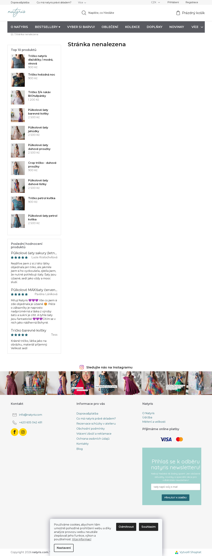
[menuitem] (19, 27)
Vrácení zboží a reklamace (93, 433)
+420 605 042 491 (30, 422)
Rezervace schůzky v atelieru (96, 423)
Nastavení (64, 547)
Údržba (147, 417)
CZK (154, 2)
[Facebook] (14, 432)
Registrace (192, 2)
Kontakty (82, 443)
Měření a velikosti (153, 421)
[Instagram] (23, 432)
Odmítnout (126, 526)
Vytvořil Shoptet (190, 552)
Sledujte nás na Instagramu (109, 367)
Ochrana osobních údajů (93, 438)
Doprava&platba (20, 2)
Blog (79, 448)
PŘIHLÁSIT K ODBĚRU (175, 497)
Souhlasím (148, 526)
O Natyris (148, 413)
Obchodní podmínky (90, 428)
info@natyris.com (30, 414)
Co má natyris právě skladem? (54, 2)
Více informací (81, 539)
